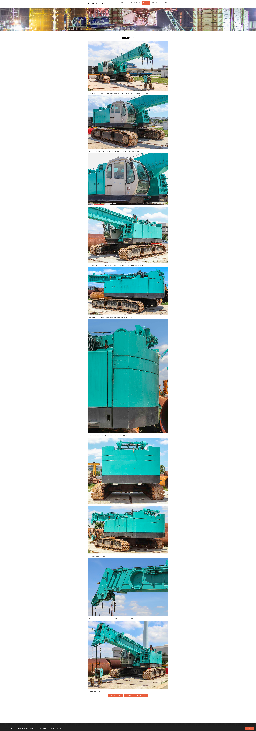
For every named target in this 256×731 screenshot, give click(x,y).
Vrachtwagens (156, 3)
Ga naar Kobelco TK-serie (116, 695)
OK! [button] (249, 728)
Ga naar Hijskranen (141, 695)
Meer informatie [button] (60, 728)
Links (165, 3)
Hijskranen (146, 3)
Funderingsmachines (134, 3)
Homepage (122, 3)
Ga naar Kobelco (129, 695)
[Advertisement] (128, 707)
